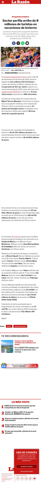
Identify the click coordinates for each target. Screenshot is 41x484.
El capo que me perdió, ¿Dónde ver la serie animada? (20, 432)
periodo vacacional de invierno (15, 77)
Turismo (17, 237)
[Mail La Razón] (27, 43)
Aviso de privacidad (26, 471)
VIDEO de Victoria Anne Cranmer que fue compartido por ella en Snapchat (19, 407)
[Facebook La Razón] (14, 43)
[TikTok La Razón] (30, 478)
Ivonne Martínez (11, 73)
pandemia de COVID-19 (10, 92)
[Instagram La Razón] (26, 478)
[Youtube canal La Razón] (34, 478)
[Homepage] (21, 2)
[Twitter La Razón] (18, 43)
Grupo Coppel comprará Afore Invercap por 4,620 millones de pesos (21, 426)
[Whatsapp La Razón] (23, 43)
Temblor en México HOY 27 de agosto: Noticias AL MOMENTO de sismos (19, 413)
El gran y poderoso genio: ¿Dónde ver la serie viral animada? (22, 419)
